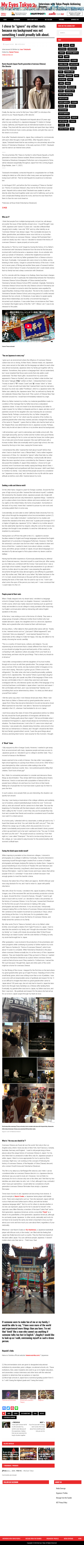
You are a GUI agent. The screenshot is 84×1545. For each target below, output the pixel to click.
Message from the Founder (64, 1497)
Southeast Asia (64, 117)
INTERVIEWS (21, 44)
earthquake (74, 64)
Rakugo (72, 106)
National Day (70, 91)
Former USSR (69, 72)
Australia (62, 49)
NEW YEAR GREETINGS (65, 94)
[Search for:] (69, 33)
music (61, 91)
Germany (69, 75)
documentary (25, 1413)
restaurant (63, 110)
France (61, 75)
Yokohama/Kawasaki (9, 1400)
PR (66, 106)
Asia (8, 1413)
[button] (19, 1009)
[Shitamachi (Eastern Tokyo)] (28, 1394)
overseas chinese (9, 1417)
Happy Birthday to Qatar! (29, 1458)
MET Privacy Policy (61, 1502)
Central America (72, 53)
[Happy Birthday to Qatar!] (28, 1454)
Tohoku (72, 121)
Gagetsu (41, 1400)
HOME (5, 19)
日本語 (4, 208)
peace (61, 106)
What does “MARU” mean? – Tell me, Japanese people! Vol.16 (47, 1456)
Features (61, 19)
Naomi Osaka (19, 1196)
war (72, 129)
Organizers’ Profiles (62, 1493)
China (15, 1413)
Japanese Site (75, 19)
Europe (73, 68)
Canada (61, 53)
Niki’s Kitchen (63, 98)
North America (64, 102)
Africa (66, 45)
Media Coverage (61, 1488)
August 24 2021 (9, 44)
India (76, 75)
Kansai (68, 83)
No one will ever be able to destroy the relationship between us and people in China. (11, 1455)
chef (60, 56)
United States (63, 129)
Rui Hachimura (31, 1230)
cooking (74, 60)
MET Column (48, 19)
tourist (61, 125)
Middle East (71, 87)
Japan (61, 83)
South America (64, 113)
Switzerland (63, 121)
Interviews (17, 19)
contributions (64, 60)
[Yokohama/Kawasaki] (10, 1394)
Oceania (74, 102)
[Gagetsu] (46, 1394)
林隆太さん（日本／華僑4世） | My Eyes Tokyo (18, 1471)
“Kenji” (45, 1212)
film (35, 1413)
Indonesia (62, 79)
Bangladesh (72, 49)
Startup (74, 117)
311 (60, 45)
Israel (70, 79)
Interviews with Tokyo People (11, 1538)
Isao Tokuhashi (25, 49)
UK (67, 125)
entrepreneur (63, 68)
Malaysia (62, 87)
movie (42, 1413)
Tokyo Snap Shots (32, 19)
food (60, 72)
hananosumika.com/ (33, 1355)
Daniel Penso (14, 52)
